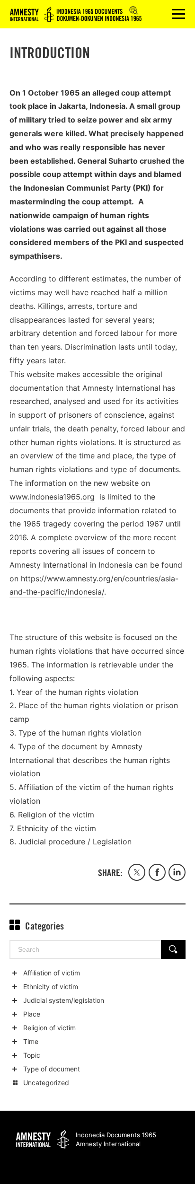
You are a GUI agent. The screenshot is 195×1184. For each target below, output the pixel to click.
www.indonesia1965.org (52, 496)
